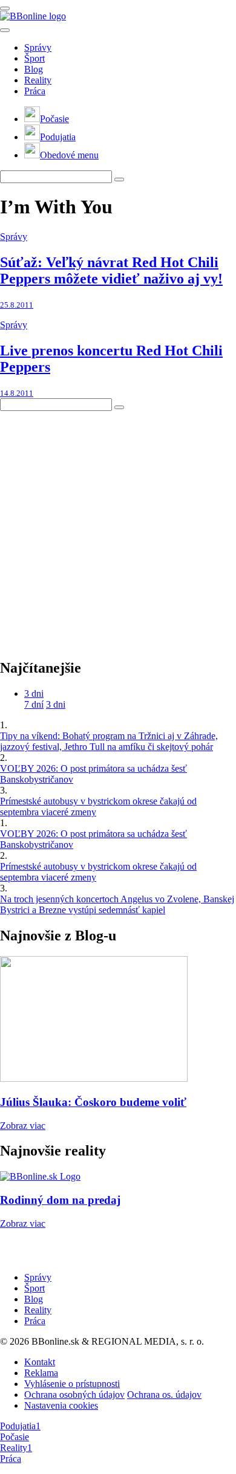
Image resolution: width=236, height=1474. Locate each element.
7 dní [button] (34, 704)
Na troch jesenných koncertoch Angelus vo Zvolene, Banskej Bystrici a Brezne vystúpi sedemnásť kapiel (117, 904)
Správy (37, 47)
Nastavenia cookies (61, 1405)
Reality (37, 80)
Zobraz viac (22, 1125)
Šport (34, 58)
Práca (34, 91)
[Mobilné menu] (5, 8)
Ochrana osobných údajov (74, 1394)
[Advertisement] (118, 529)
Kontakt (39, 1362)
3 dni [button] (34, 693)
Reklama (41, 1373)
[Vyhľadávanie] (119, 179)
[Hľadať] (5, 30)
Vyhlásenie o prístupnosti (72, 1384)
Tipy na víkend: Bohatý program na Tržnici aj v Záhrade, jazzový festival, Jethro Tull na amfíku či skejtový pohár (109, 741)
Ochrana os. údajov (164, 1394)
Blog (33, 69)
